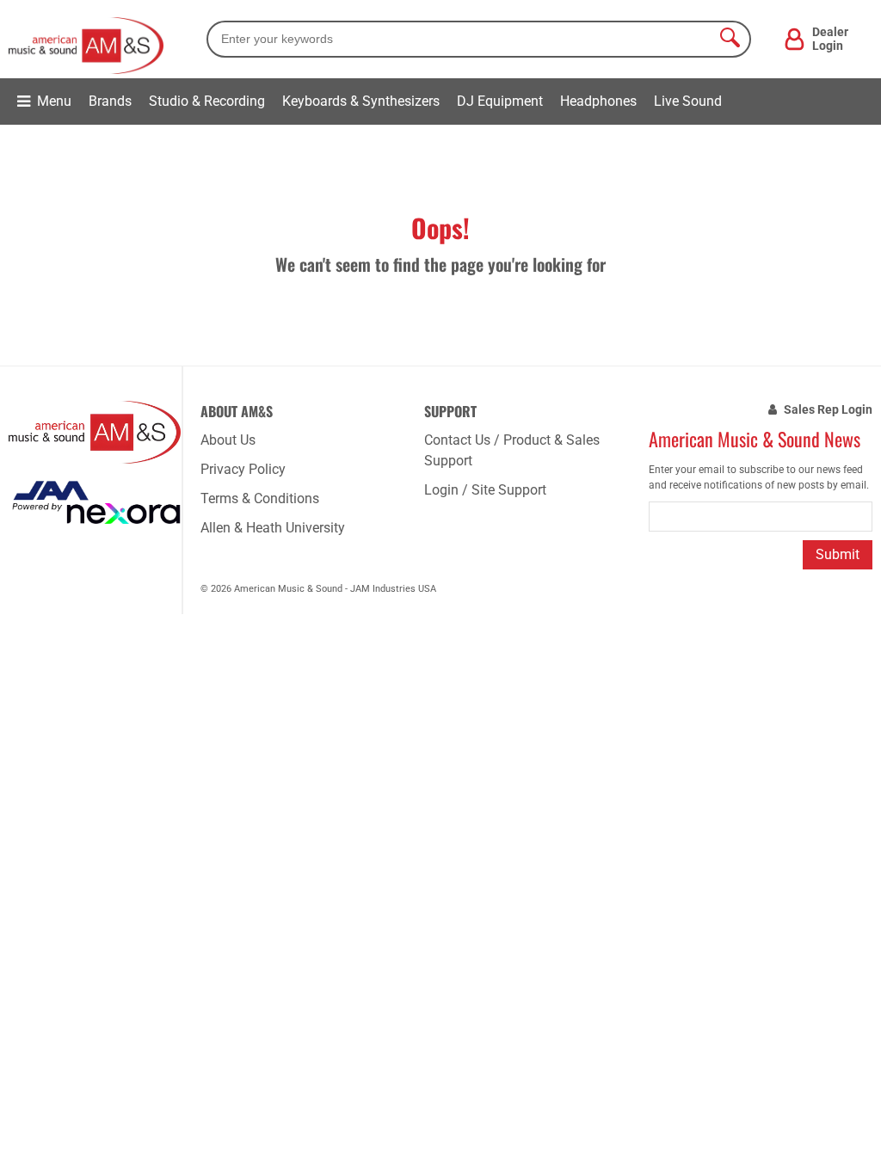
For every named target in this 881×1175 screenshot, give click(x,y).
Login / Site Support (485, 490)
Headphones (598, 101)
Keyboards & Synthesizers (361, 101)
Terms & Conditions (259, 498)
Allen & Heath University (272, 528)
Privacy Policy (243, 469)
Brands (110, 101)
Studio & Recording (207, 101)
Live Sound (688, 101)
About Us (228, 440)
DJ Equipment (500, 101)
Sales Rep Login (828, 409)
